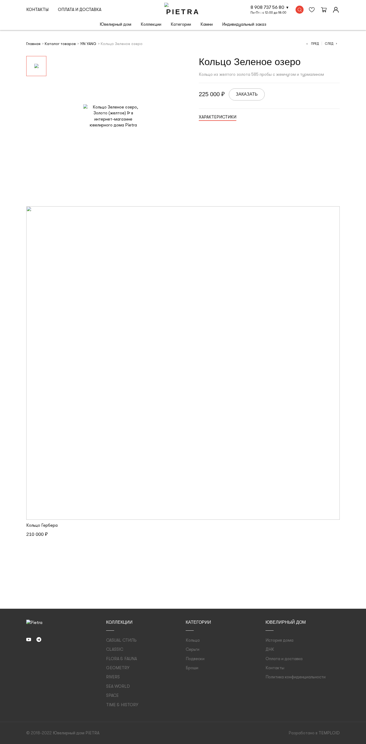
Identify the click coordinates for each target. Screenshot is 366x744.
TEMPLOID (329, 733)
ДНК (270, 649)
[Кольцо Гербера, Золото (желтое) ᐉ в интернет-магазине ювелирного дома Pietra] (183, 363)
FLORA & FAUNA (121, 658)
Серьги (192, 649)
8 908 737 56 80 (267, 7)
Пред (313, 44)
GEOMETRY (117, 668)
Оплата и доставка (79, 9)
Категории (181, 24)
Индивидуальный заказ (244, 24)
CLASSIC (114, 649)
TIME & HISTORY (122, 704)
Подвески (195, 658)
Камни (206, 24)
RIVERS (113, 677)
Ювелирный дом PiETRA (76, 733)
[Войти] (336, 10)
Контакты (37, 9)
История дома (279, 640)
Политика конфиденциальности (296, 677)
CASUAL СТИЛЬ (121, 640)
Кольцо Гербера (42, 525)
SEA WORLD (118, 686)
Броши (192, 668)
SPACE (112, 695)
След (331, 44)
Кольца (193, 640)
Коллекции (151, 24)
